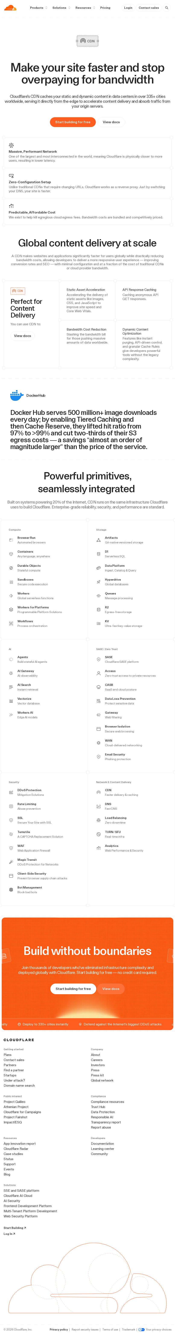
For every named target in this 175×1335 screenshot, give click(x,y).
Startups (10, 1075)
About (95, 1055)
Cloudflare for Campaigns (22, 1112)
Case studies (13, 1154)
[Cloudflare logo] (10, 7)
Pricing (105, 7)
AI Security (12, 1201)
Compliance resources (107, 1102)
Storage (101, 529)
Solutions (59, 7)
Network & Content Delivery (113, 782)
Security (14, 782)
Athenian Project (16, 1107)
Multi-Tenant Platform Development (30, 1211)
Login (128, 7)
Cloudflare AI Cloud (18, 1196)
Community (99, 1154)
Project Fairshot (15, 1117)
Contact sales (149, 7)
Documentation (102, 1144)
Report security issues (85, 1329)
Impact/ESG (13, 1122)
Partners (10, 1065)
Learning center (102, 1149)
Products (36, 7)
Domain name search (19, 1085)
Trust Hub (98, 1107)
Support (10, 1164)
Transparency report (106, 1122)
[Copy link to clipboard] (160, 242)
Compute (15, 529)
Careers (97, 1060)
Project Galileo (14, 1102)
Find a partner (14, 1070)
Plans (8, 1055)
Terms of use (110, 1329)
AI (10, 649)
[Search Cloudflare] (167, 8)
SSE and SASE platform (21, 1191)
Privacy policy (59, 1329)
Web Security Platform (21, 1216)
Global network (102, 1080)
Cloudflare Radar (16, 1149)
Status (8, 1159)
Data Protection (103, 1112)
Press (95, 1070)
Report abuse (101, 1127)
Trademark (128, 1329)
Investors (98, 1065)
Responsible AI (102, 1117)
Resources (83, 7)
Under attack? (14, 1080)
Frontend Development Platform (28, 1206)
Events (9, 1169)
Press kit (97, 1075)
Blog (7, 1174)
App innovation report (20, 1144)
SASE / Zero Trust (107, 649)
